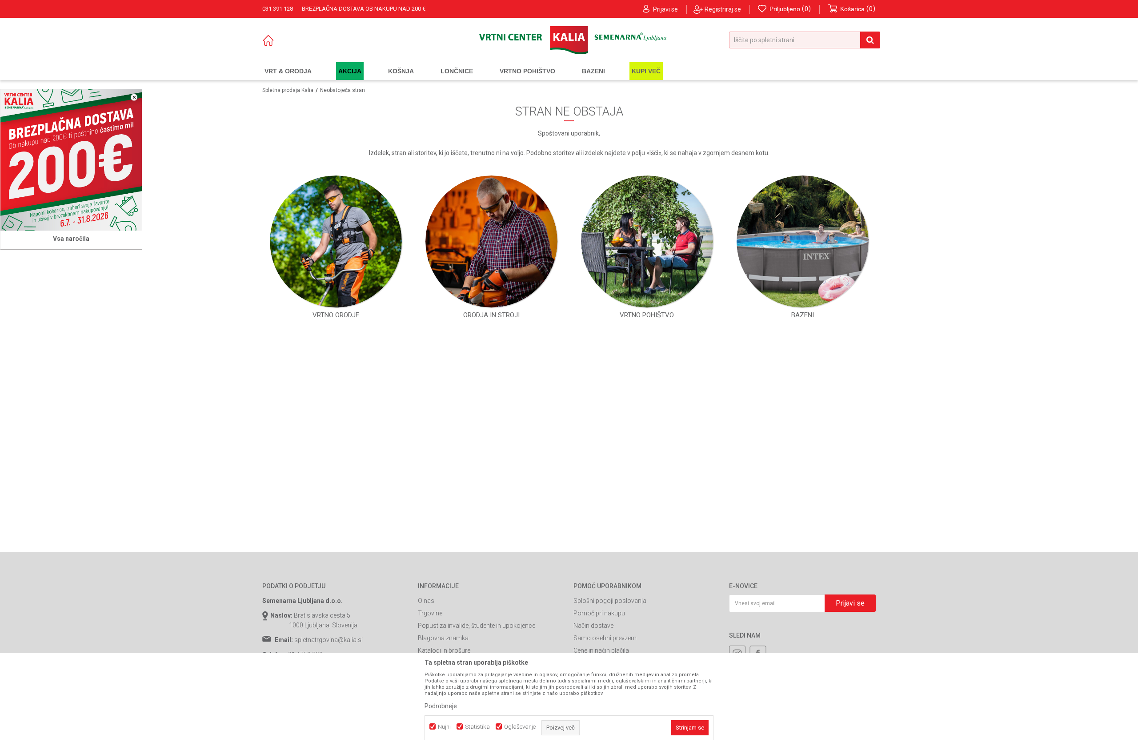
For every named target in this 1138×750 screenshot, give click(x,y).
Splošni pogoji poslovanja (609, 600)
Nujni (444, 726)
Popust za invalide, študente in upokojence (476, 625)
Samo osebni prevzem (605, 638)
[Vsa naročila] (71, 160)
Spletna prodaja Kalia (287, 90)
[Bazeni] (803, 241)
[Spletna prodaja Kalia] (568, 40)
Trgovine (430, 613)
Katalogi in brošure (444, 650)
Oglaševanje (520, 726)
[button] (804, 40)
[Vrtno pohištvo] (647, 241)
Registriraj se (723, 9)
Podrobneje (441, 706)
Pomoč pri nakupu (599, 613)
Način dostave (593, 625)
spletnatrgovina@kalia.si (328, 639)
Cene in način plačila (601, 650)
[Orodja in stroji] (491, 241)
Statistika (477, 726)
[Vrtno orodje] (336, 241)
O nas (426, 600)
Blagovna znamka (443, 638)
